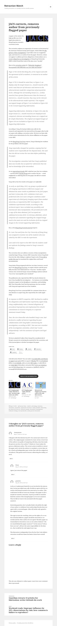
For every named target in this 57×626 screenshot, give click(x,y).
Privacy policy (12, 623)
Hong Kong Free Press (21, 267)
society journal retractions (33, 410)
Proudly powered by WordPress (25, 623)
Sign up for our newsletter (28, 376)
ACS (30, 406)
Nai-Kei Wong (23, 173)
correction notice (20, 65)
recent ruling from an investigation (19, 59)
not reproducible (22, 410)
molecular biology (13, 410)
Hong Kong (43, 407)
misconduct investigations (36, 409)
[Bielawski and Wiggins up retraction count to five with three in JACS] (40, 385)
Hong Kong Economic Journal (23, 228)
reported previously (18, 171)
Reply (11, 458)
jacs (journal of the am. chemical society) (19, 409)
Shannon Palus (22, 406)
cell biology (34, 406)
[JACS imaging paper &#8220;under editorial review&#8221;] (27, 385)
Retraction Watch (13, 5)
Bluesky (33, 361)
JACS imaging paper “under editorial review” (27, 391)
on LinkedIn (17, 363)
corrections (17, 407)
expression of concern (26, 407)
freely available (36, 407)
